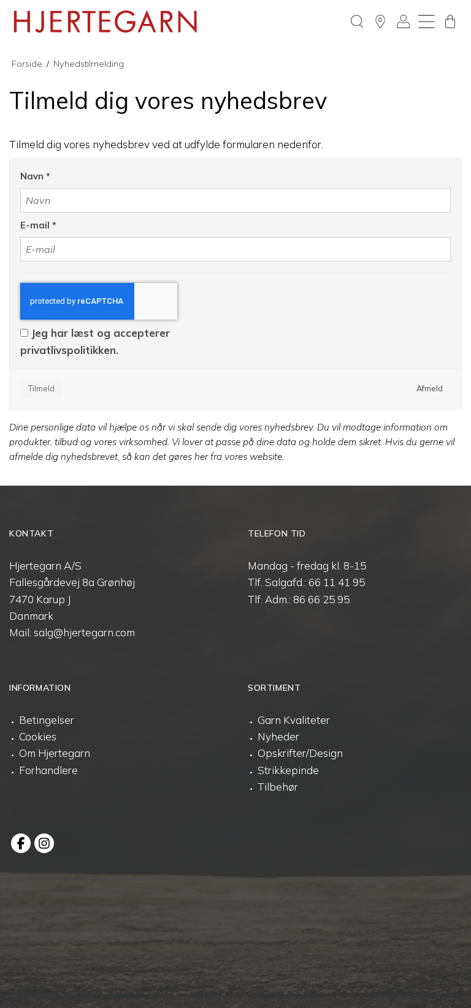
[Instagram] (44, 843)
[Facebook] (21, 843)
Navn (35, 176)
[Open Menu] (427, 21)
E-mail (38, 225)
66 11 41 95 (336, 582)
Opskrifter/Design (300, 753)
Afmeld (429, 388)
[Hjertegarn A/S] (105, 21)
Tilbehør (278, 786)
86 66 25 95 (321, 599)
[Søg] (357, 21)
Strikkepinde (288, 770)
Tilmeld (41, 388)
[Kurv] (450, 21)
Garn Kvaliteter (294, 719)
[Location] (380, 21)
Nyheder (278, 736)
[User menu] (403, 21)
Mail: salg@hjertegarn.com (72, 632)
